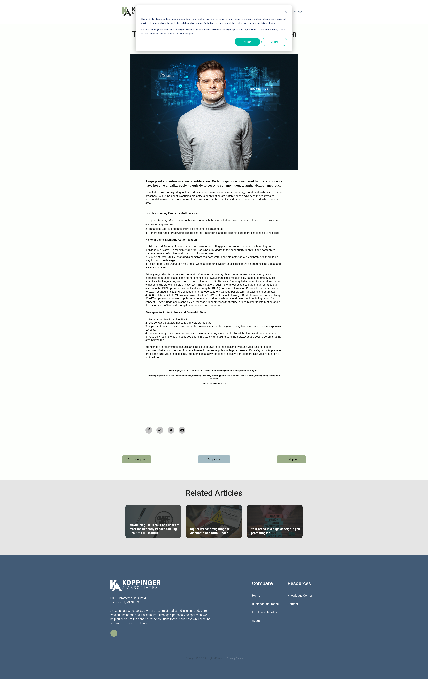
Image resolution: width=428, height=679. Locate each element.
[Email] (182, 430)
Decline (274, 41)
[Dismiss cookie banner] (286, 13)
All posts (214, 459)
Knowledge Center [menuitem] (300, 595)
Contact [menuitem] (293, 604)
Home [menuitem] (256, 595)
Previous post (137, 459)
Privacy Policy (235, 658)
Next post (291, 459)
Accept (247, 41)
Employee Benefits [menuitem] (264, 612)
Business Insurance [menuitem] (265, 604)
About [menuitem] (256, 620)
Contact (297, 12)
